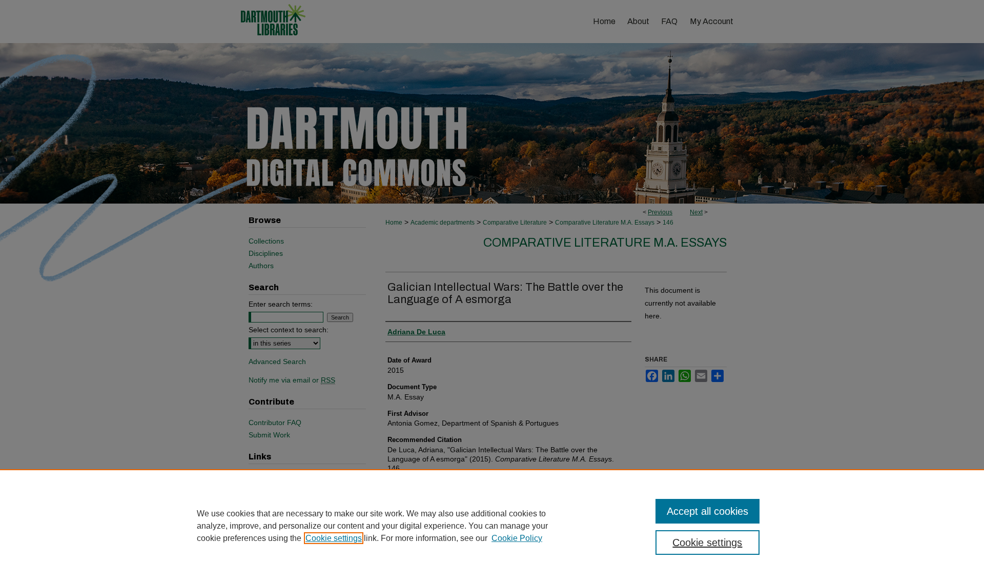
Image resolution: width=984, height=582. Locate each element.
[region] (492, 525)
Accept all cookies (707, 511)
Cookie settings (333, 538)
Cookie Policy (516, 538)
